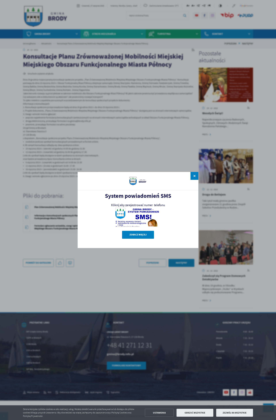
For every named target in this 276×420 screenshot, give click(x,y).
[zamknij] (194, 176)
